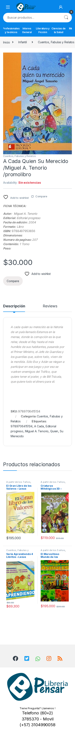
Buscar (66, 17)
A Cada (39, 426)
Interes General (27, 30)
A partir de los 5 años (53, 550)
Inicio (6, 42)
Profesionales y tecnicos (11, 30)
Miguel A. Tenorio (37, 431)
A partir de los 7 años (18, 481)
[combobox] (31, 17)
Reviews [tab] (50, 306)
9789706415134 (21, 426)
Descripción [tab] (14, 306)
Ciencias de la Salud (58, 30)
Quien (54, 431)
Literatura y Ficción (42, 30)
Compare (41, 196)
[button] (68, 57)
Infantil (22, 42)
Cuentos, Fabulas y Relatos (19, 156)
